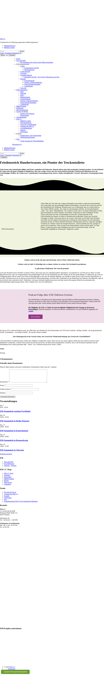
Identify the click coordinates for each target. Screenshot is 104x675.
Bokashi (23, 79)
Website (2, 393)
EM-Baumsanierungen (27, 137)
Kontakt (6, 496)
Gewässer (23, 73)
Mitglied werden (9, 47)
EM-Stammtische (25, 123)
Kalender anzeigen (6, 454)
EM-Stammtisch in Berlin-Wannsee (14, 421)
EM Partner (24, 132)
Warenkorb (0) (16, 53)
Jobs (5, 499)
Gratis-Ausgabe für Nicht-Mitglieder (32, 141)
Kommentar (4, 382)
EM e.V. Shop (8, 473)
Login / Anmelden (6, 53)
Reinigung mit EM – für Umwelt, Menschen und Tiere (41, 77)
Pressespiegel (24, 115)
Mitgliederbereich (9, 46)
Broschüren (7, 477)
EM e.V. (2, 39)
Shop (18, 139)
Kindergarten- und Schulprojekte (30, 135)
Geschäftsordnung (26, 128)
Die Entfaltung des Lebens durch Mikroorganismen (36, 62)
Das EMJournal (9, 464)
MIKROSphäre (21, 106)
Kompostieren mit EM (31, 68)
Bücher (6, 481)
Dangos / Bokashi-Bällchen (33, 82)
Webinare (7, 475)
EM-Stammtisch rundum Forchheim (15, 411)
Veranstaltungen (21, 117)
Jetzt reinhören (35, 317)
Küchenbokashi (29, 81)
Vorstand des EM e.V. (27, 126)
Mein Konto (8, 482)
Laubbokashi (28, 86)
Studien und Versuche (27, 113)
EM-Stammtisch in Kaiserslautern (14, 431)
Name (2, 385)
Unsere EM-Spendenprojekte (15, 672)
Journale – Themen (10, 465)
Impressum (11, 669)
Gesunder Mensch (26, 75)
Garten (22, 66)
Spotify (30, 311)
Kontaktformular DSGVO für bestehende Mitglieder (21, 501)
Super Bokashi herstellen (32, 84)
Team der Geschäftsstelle (28, 124)
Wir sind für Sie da (10, 492)
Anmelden (7, 484)
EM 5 (22, 95)
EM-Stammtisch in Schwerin (12, 450)
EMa (21, 92)
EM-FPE (23, 93)
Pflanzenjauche (25, 97)
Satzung (22, 130)
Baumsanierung (29, 70)
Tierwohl (23, 88)
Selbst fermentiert (21, 90)
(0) (7, 55)
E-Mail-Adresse (5, 389)
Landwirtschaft (25, 71)
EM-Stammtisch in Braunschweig (14, 440)
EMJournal (19, 108)
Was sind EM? (21, 60)
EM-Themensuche (22, 110)
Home (18, 59)
